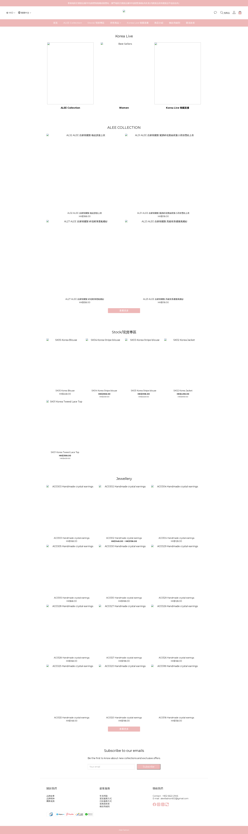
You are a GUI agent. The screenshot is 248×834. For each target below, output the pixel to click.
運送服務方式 (106, 798)
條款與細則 (174, 22)
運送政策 (190, 22)
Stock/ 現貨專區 (96, 22)
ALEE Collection (72, 22)
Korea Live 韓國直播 (138, 22)
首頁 (55, 22)
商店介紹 (158, 22)
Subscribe (148, 766)
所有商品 (114, 22)
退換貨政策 (105, 803)
